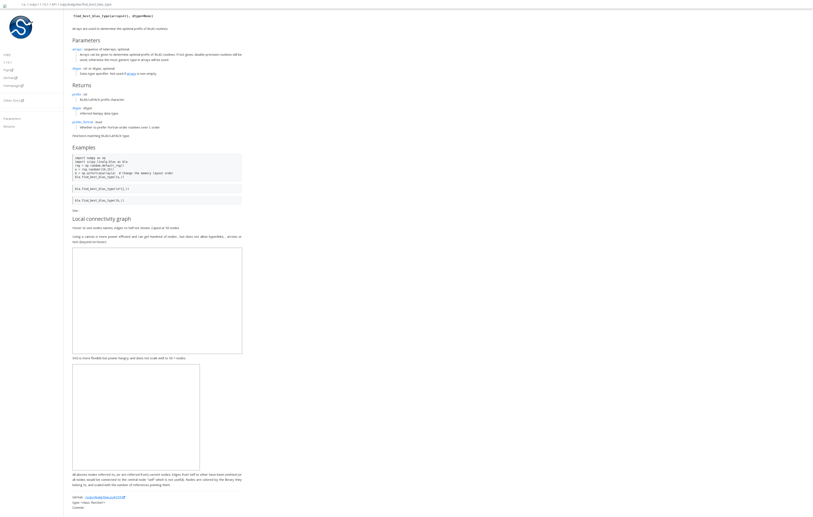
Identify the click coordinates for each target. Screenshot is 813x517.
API (54, 4)
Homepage (11, 85)
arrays (131, 73)
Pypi (6, 70)
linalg (71, 4)
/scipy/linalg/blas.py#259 (103, 497)
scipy (33, 4)
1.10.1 (44, 4)
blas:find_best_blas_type (94, 4)
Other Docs (11, 100)
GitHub (8, 78)
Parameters (12, 118)
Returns (9, 126)
